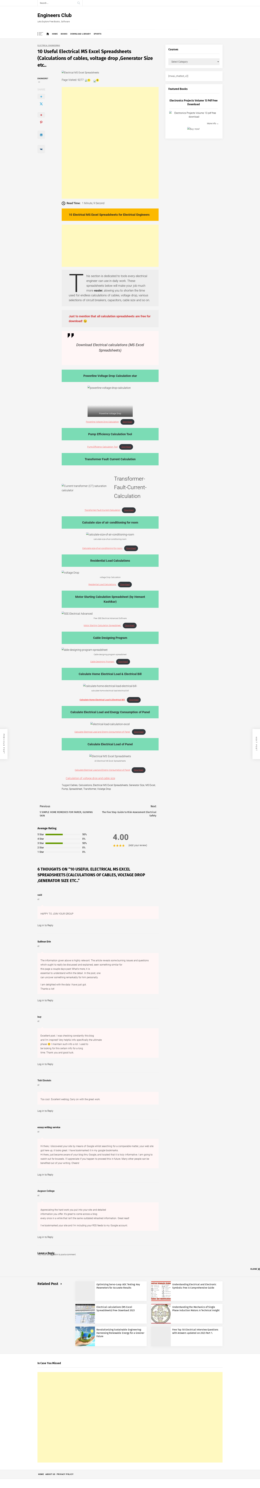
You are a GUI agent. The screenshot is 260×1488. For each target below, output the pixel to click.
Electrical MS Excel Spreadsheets (110, 785)
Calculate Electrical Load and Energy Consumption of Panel (102, 732)
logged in (54, 1254)
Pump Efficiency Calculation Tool (102, 447)
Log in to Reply (45, 925)
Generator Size (136, 785)
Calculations (85, 785)
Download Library (80, 34)
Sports (97, 34)
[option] (110, 401)
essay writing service (48, 1127)
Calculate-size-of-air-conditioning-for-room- (102, 548)
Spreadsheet (75, 788)
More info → (213, 123)
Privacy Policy (65, 1474)
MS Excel (150, 785)
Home (55, 34)
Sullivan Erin (44, 941)
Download (127, 422)
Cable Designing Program (102, 661)
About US (50, 1474)
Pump (65, 788)
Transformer (89, 788)
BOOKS (64, 34)
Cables (73, 785)
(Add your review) (137, 845)
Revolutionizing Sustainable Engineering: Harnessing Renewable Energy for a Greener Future (120, 1333)
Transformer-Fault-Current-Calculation (102, 510)
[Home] (48, 33)
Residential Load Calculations (102, 584)
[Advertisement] (110, 143)
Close (253, 1269)
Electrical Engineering (48, 46)
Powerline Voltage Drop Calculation (102, 422)
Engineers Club (54, 15)
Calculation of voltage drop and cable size (90, 778)
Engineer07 (42, 78)
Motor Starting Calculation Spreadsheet (102, 625)
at (38, 899)
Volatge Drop (104, 788)
